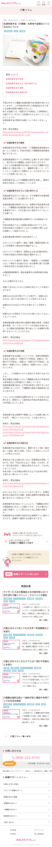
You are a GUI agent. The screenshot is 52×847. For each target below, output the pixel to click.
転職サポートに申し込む (23, 574)
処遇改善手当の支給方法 (16, 92)
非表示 (14, 74)
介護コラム (28, 771)
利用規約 (13, 834)
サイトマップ (39, 830)
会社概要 (13, 830)
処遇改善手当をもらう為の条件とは (21, 83)
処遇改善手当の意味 (14, 78)
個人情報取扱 (39, 834)
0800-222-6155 (27, 758)
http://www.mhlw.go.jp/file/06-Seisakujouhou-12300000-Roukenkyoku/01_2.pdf (25, 133)
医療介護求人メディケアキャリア (12, 771)
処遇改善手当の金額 (14, 87)
